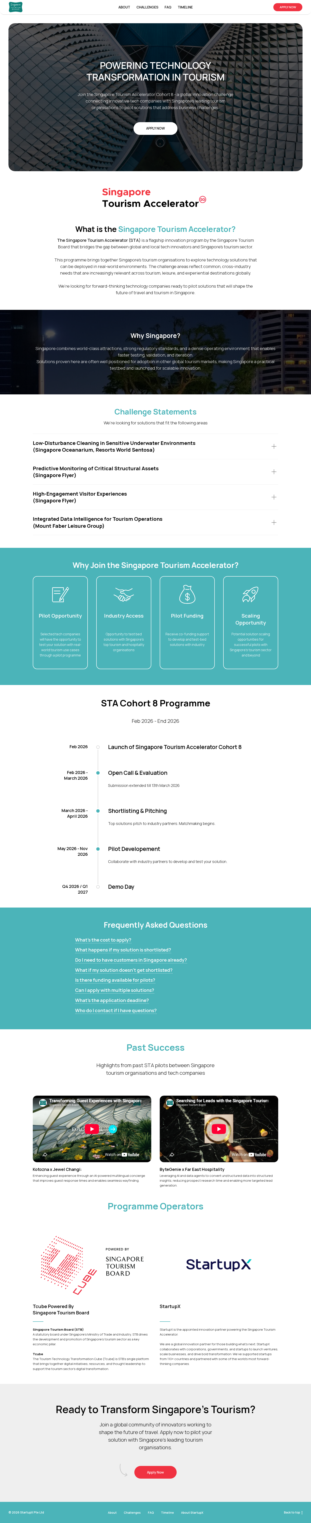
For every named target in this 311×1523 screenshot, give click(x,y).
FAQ (168, 7)
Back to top (292, 1512)
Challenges (132, 1513)
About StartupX (192, 1513)
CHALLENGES (147, 7)
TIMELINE (185, 7)
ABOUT (124, 7)
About (112, 1513)
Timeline (167, 1513)
